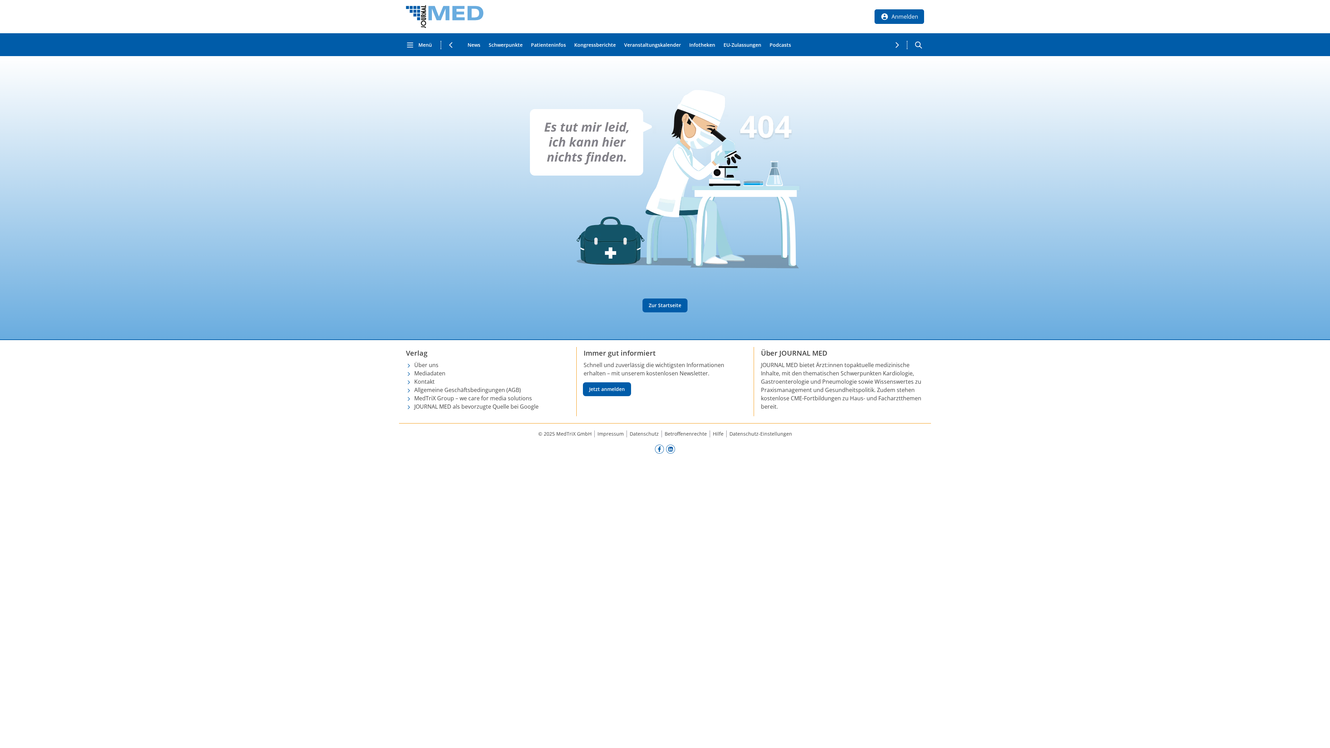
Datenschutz (644, 433)
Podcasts (780, 45)
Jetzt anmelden (607, 389)
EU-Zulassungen (742, 45)
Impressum (610, 433)
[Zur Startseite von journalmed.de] (445, 16)
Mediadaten (429, 373)
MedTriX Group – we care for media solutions (473, 398)
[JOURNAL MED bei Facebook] (659, 448)
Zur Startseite (665, 305)
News (474, 45)
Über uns (426, 365)
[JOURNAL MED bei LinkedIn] (670, 448)
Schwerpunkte (506, 45)
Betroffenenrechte (686, 433)
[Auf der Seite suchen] (918, 45)
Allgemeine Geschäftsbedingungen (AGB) (467, 390)
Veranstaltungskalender (652, 45)
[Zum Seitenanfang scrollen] (1317, 735)
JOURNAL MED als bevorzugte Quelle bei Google (476, 406)
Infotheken (702, 45)
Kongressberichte (595, 45)
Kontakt (424, 381)
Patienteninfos (548, 45)
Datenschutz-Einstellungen (760, 433)
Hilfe (718, 433)
